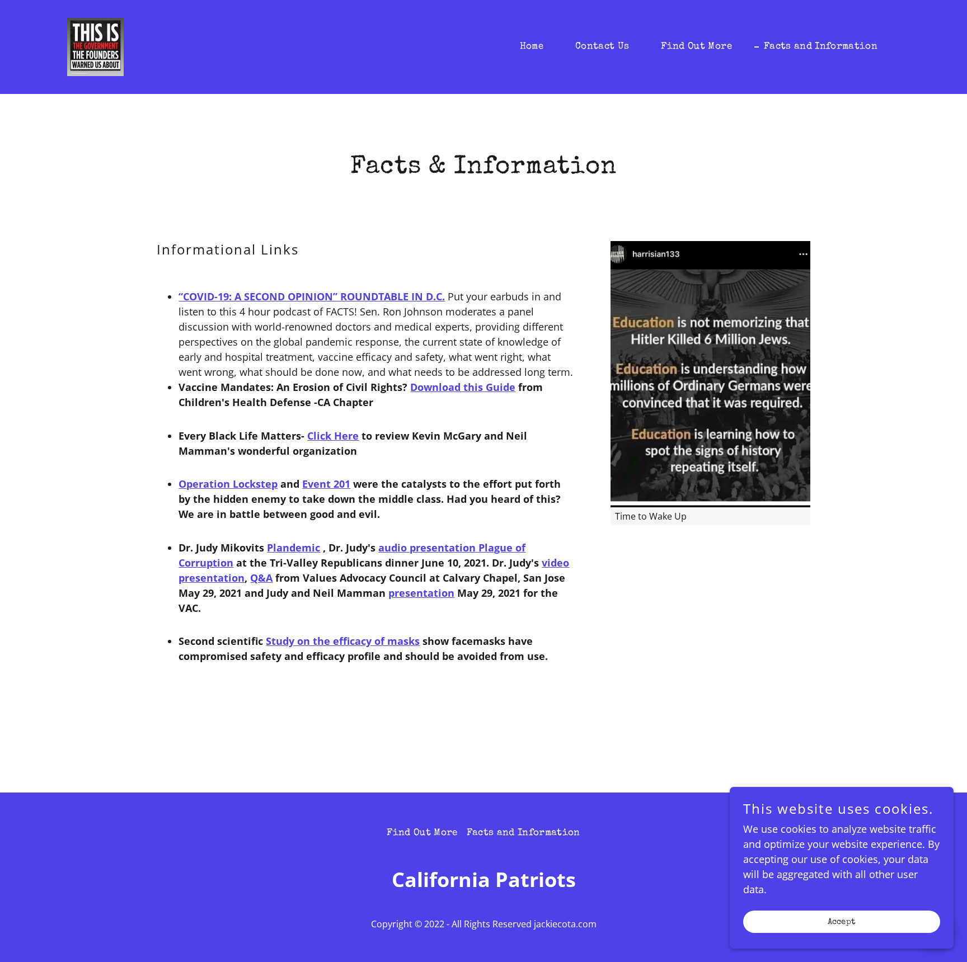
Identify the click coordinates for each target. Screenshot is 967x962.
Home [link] (531, 46)
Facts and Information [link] (820, 46)
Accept (842, 922)
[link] (95, 46)
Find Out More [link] (696, 46)
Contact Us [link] (602, 46)
